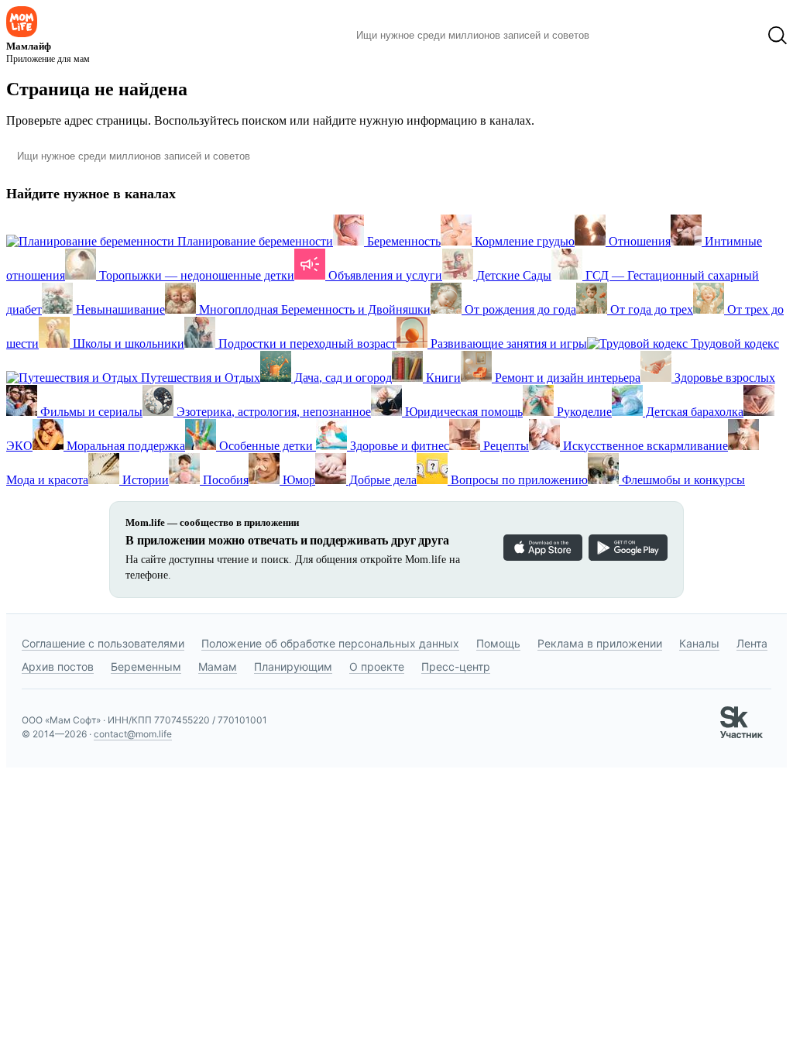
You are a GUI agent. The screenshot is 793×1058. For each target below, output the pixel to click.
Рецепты (504, 445)
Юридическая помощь (462, 411)
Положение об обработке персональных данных (330, 643)
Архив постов (58, 666)
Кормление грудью (523, 241)
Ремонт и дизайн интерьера (566, 377)
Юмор (297, 479)
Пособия (224, 479)
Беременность (402, 241)
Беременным (146, 666)
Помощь (498, 643)
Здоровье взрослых (723, 377)
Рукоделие (583, 411)
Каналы (699, 643)
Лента (751, 643)
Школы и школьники (127, 343)
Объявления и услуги (383, 275)
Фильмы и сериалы (89, 411)
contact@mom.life (133, 734)
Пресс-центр (455, 666)
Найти (624, 35)
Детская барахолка (693, 411)
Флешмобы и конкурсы (682, 479)
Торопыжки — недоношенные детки (195, 275)
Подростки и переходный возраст (305, 343)
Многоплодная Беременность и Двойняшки (313, 309)
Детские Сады (512, 275)
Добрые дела (381, 479)
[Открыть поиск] (777, 35)
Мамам (217, 666)
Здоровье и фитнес (398, 445)
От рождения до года (519, 309)
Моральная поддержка (124, 445)
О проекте (376, 666)
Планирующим (293, 666)
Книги (442, 377)
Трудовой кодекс (733, 343)
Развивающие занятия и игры (507, 343)
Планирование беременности (253, 241)
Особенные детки (266, 445)
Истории (144, 479)
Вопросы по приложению (518, 479)
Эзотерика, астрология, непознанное (272, 411)
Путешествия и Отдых (199, 377)
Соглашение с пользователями (103, 643)
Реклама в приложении (599, 643)
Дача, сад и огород (341, 377)
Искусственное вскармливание (644, 445)
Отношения (638, 241)
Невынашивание (119, 309)
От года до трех (650, 309)
